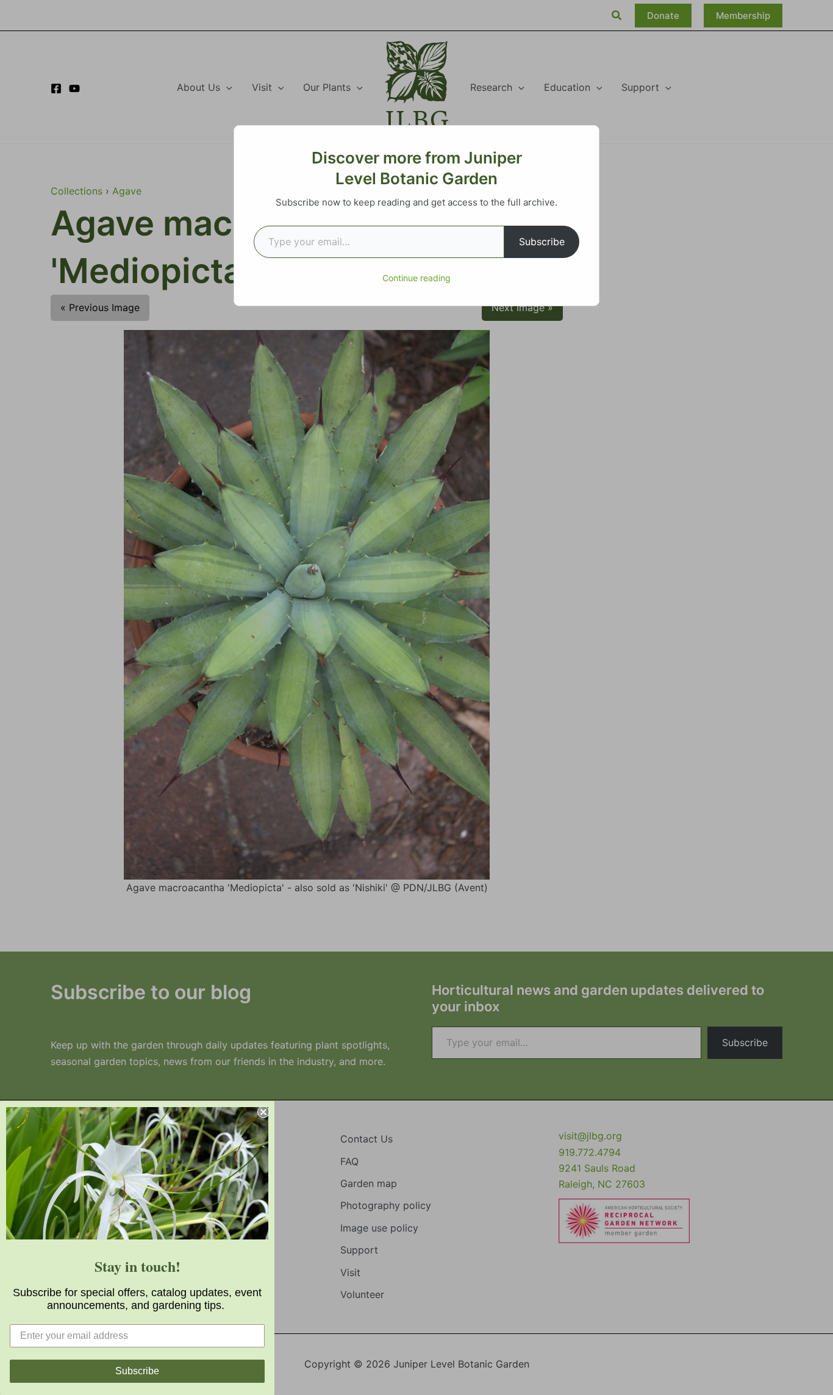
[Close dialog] (263, 1112)
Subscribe (542, 241)
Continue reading (416, 278)
